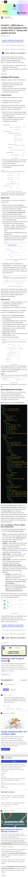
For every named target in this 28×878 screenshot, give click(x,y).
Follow (14, 761)
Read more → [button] (5, 674)
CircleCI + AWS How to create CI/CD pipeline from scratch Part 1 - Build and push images (13, 797)
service (10, 310)
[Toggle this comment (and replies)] (2, 697)
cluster (21, 97)
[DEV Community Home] (5, 2)
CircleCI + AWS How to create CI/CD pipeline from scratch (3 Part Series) (13, 41)
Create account (22, 2)
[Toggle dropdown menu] (26, 643)
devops (3, 35)
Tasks (2, 200)
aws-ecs (14, 392)
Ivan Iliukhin (7, 17)
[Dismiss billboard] (26, 847)
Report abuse (19, 708)
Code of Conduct (10, 708)
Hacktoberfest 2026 (6, 838)
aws (8, 35)
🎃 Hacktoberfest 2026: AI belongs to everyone (11, 830)
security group (6, 165)
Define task (18, 550)
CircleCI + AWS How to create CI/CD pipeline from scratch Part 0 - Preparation (13, 804)
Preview (13, 689)
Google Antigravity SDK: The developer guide (14, 733)
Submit (6, 689)
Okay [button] (4, 875)
